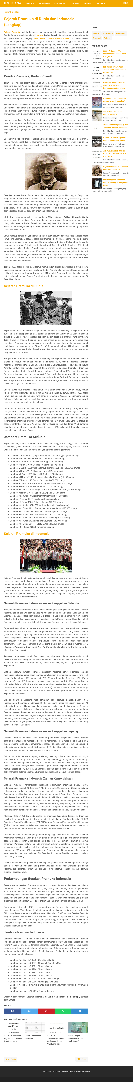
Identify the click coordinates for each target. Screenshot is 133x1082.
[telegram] (79, 1011)
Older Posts (81, 1059)
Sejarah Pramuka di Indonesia (26, 534)
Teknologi (74, 3)
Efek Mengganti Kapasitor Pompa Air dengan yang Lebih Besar (115, 182)
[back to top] (127, 1076)
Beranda (30, 3)
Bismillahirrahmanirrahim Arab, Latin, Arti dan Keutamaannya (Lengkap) (114, 85)
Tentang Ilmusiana (82, 1071)
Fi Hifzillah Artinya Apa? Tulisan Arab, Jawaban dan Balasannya (114, 69)
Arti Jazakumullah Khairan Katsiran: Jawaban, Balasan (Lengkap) (114, 153)
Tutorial (101, 3)
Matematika (44, 3)
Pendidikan (59, 3)
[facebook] (12, 1011)
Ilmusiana (12, 3)
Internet (88, 3)
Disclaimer (56, 1071)
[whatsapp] (63, 1011)
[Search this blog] (127, 3)
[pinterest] (46, 1011)
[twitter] (29, 1011)
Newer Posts (10, 1059)
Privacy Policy (67, 1071)
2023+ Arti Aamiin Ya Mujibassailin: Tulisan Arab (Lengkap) (114, 54)
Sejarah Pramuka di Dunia (23, 286)
